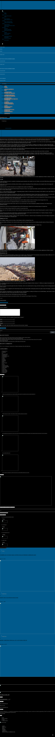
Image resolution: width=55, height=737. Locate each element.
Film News (4, 359)
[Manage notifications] (53, 735)
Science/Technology (5, 366)
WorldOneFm (8, 128)
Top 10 (3, 5)
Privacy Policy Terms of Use (8, 731)
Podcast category (7, 29)
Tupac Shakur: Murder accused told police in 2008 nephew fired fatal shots (12, 341)
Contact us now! (6, 6)
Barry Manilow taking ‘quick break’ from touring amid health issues (11, 338)
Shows (3, 17)
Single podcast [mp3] (8, 30)
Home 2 (5, 87)
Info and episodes (4, 512)
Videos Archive (7, 24)
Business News (4, 351)
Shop (3, 39)
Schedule (4, 1)
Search (1, 330)
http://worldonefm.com (4, 703)
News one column (7, 38)
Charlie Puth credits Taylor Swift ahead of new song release (17, 682)
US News (3, 368)
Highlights (4, 360)
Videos (3, 3)
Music (3, 361)
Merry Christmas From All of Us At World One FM (13, 640)
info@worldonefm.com (4, 707)
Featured (3, 358)
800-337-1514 (2, 705)
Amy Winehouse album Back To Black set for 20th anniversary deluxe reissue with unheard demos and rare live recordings (21, 339)
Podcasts (3, 27)
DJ (2, 353)
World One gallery (9, 89)
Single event (6, 34)
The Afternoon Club (5, 532)
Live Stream (4, 83)
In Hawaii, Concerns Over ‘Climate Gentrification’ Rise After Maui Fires (18, 346)
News (3, 4)
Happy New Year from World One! (9, 597)
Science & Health (5, 365)
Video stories (4, 369)
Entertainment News (5, 355)
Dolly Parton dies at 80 (4, 340)
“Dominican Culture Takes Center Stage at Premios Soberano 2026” (18, 555)
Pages (3, 88)
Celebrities (4, 352)
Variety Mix (4, 540)
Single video (6, 26)
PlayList (3, 364)
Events (3, 31)
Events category (7, 33)
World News (4, 372)
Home (3, 85)
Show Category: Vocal (8, 19)
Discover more (2, 713)
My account (7, 113)
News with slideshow (8, 36)
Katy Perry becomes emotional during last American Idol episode (18, 689)
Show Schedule (7, 18)
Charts (3, 20)
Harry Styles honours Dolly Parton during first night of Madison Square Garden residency (15, 337)
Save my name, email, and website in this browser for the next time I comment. (14, 325)
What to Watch (4, 370)
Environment (4, 356)
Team (3, 2)
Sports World (4, 367)
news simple (6, 37)
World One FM (4, 694)
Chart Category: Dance (8, 22)
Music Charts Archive (8, 21)
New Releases (4, 362)
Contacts (4, 730)
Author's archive (4, 302)
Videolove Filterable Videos (9, 25)
